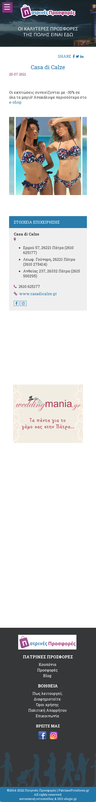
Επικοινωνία (47, 715)
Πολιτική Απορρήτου (47, 710)
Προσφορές (47, 670)
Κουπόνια (47, 664)
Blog (47, 675)
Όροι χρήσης (47, 704)
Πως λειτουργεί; (47, 693)
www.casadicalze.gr (38, 293)
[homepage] (48, 16)
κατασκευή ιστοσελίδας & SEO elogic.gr (48, 799)
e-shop (15, 102)
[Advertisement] (48, 344)
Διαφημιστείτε (47, 699)
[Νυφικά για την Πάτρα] (48, 441)
